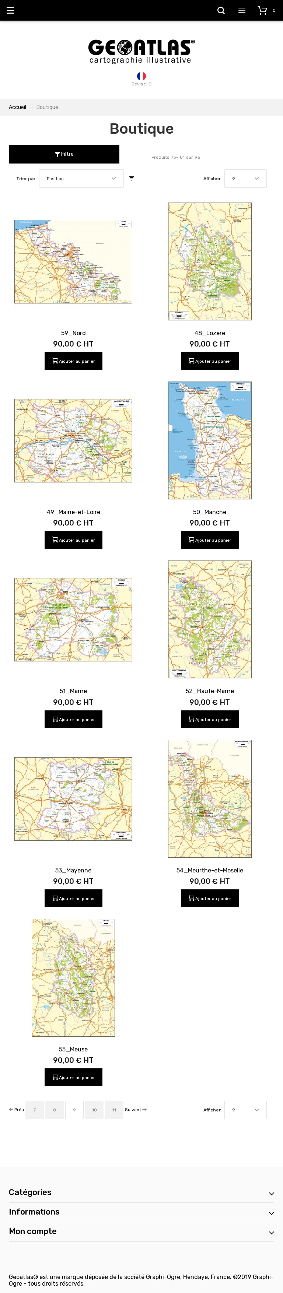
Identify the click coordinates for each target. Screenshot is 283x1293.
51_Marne (73, 691)
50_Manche (209, 512)
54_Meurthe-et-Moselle (210, 870)
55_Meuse (73, 1049)
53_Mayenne (73, 870)
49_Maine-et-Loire (73, 512)
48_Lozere (210, 333)
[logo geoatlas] (141, 35)
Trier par (25, 178)
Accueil (17, 107)
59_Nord (73, 333)
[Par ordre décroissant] (131, 179)
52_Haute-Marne (210, 691)
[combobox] (81, 178)
